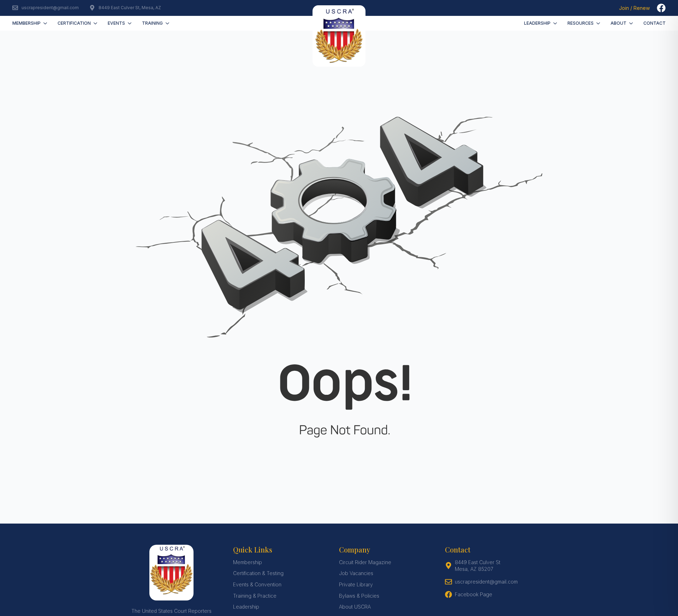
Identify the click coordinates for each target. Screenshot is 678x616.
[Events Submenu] (131, 23)
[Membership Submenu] (46, 23)
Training (152, 23)
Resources (580, 23)
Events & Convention (257, 584)
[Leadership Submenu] (556, 23)
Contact (654, 23)
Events (116, 23)
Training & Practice (254, 596)
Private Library (356, 584)
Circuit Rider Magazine (365, 562)
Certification (74, 23)
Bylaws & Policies (359, 596)
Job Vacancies (356, 573)
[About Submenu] (632, 23)
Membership (26, 23)
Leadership (537, 23)
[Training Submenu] (168, 23)
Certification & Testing (258, 573)
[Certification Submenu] (96, 23)
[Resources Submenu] (599, 23)
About (618, 23)
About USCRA (355, 607)
